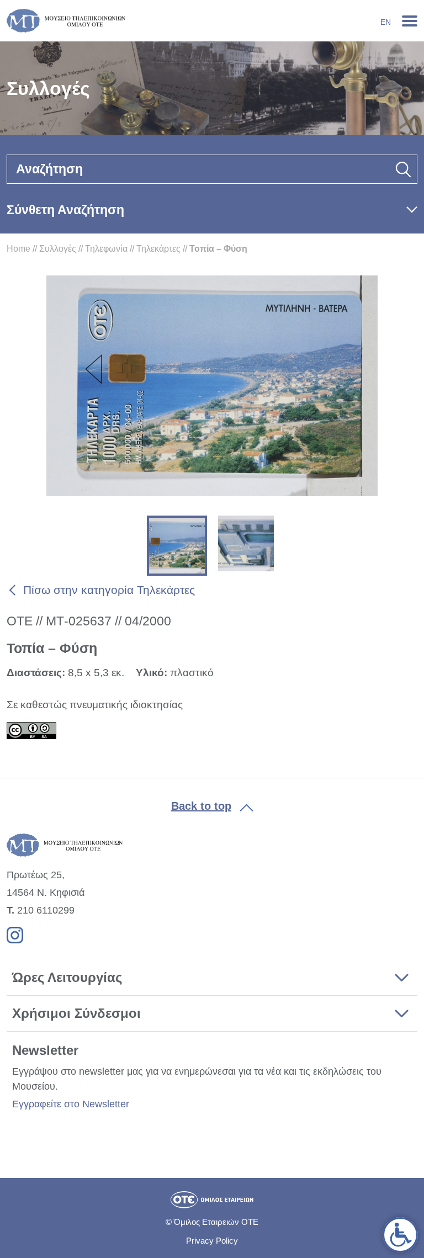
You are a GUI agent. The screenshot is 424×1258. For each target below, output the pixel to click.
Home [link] (18, 248)
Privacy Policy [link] (212, 1240)
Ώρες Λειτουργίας (67, 977)
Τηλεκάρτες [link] (158, 248)
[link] (400, 1234)
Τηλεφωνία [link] (106, 248)
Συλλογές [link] (57, 248)
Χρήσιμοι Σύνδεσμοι (76, 1013)
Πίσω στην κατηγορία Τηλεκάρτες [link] (109, 589)
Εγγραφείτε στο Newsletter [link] (70, 1104)
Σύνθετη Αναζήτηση (65, 210)
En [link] (385, 22)
